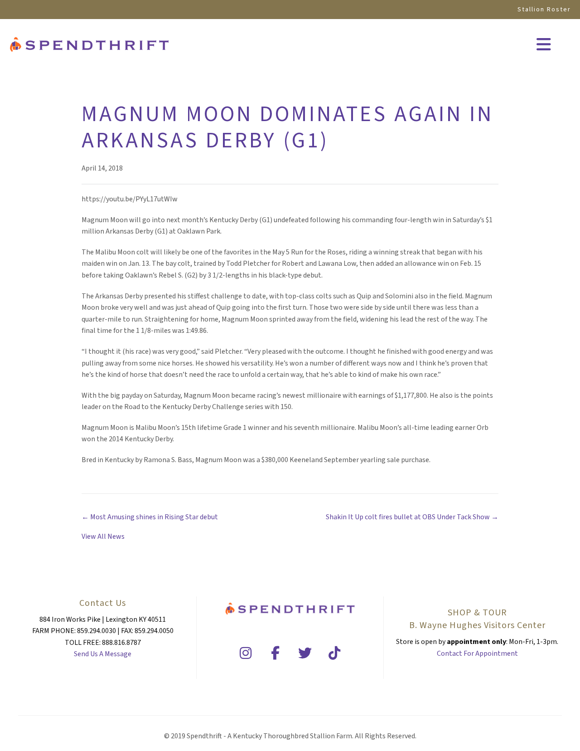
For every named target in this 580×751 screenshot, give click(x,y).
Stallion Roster (544, 9)
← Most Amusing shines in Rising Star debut (150, 517)
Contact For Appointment (477, 653)
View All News (103, 536)
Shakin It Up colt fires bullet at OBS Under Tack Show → (412, 517)
